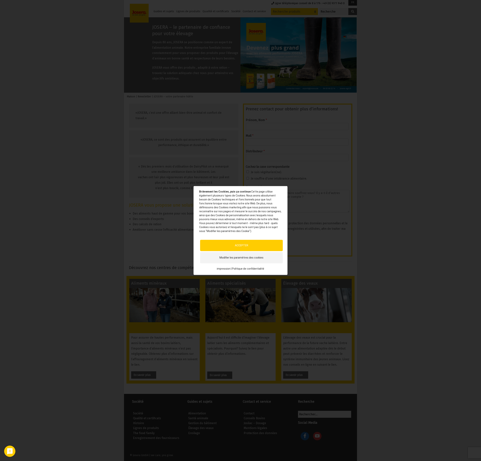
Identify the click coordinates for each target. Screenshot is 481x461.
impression (223, 268)
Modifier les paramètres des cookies (241, 257)
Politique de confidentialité (248, 268)
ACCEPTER (241, 245)
